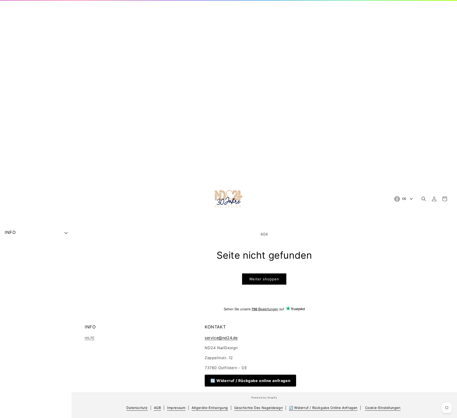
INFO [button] (10, 232)
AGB (157, 408)
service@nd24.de (221, 337)
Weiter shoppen (264, 279)
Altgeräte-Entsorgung (210, 408)
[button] (423, 199)
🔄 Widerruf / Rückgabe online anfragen (250, 380)
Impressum (176, 408)
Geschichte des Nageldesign (258, 408)
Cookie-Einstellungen (383, 408)
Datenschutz (137, 408)
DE (404, 199)
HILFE (89, 338)
